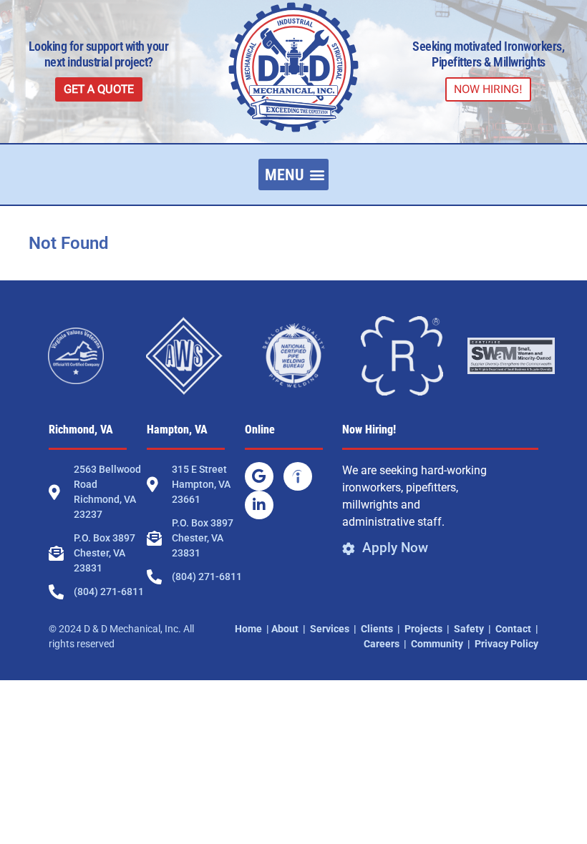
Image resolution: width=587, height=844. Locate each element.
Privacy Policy (506, 643)
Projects (423, 628)
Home (248, 628)
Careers (381, 643)
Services (329, 628)
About (285, 628)
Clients (377, 628)
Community (437, 643)
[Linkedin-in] (259, 505)
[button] (293, 174)
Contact (513, 628)
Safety (469, 628)
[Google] (259, 476)
